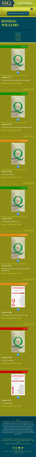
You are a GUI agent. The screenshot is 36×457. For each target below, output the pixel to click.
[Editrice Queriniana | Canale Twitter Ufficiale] (22, 448)
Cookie (11, 451)
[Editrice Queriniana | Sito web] (18, 3)
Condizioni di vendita (18, 452)
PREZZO (18, 40)
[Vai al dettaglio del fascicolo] (18, 59)
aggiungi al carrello (29, 89)
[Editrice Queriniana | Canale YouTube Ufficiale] (19, 448)
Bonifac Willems (5, 75)
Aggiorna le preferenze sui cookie (22, 451)
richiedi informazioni (28, 183)
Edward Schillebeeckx (17, 75)
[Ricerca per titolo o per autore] (32, 9)
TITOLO (18, 36)
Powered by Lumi (18, 449)
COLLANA (18, 38)
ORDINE (18, 34)
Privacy (6, 451)
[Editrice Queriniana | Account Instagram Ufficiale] (16, 448)
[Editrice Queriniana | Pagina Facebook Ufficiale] (13, 448)
